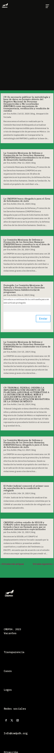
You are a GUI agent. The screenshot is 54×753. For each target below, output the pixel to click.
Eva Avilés (11, 113)
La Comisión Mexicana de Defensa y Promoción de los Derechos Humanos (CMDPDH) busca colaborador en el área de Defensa (26, 345)
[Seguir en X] (12, 720)
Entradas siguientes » (43, 564)
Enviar (43, 318)
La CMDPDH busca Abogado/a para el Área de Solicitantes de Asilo (26, 200)
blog (33, 113)
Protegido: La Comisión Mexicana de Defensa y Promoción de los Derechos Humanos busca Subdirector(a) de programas (24, 289)
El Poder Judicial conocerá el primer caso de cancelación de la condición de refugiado (26, 488)
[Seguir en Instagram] (17, 720)
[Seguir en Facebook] (6, 720)
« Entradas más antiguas (12, 564)
